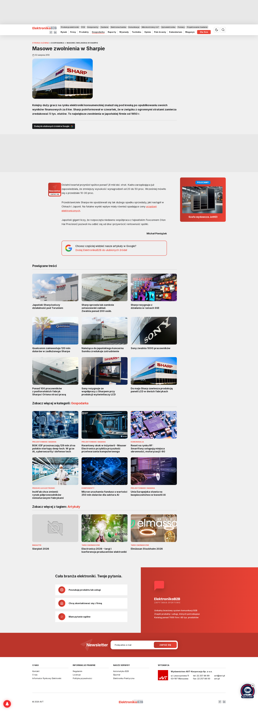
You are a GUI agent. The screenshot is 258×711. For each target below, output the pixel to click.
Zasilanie (104, 27)
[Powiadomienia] (7, 704)
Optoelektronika (168, 27)
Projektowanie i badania (197, 27)
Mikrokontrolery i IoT (150, 27)
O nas (34, 674)
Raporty (112, 32)
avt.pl (217, 678)
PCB (83, 27)
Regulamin (77, 671)
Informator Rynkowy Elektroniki (46, 678)
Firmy (73, 32)
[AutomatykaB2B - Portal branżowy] (44, 28)
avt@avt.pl (219, 675)
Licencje (77, 674)
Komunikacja (133, 27)
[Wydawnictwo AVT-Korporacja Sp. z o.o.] (163, 676)
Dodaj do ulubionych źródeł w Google (51, 126)
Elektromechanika (118, 27)
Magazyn (190, 32)
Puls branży (160, 32)
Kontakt (36, 671)
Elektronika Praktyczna (123, 678)
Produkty (84, 32)
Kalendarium (175, 32)
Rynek (64, 32)
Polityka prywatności (82, 678)
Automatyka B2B (121, 671)
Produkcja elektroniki (70, 27)
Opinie (147, 32)
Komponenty (92, 27)
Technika (136, 32)
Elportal (116, 674)
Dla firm (204, 32)
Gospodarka (98, 32)
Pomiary (181, 27)
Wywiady (124, 32)
